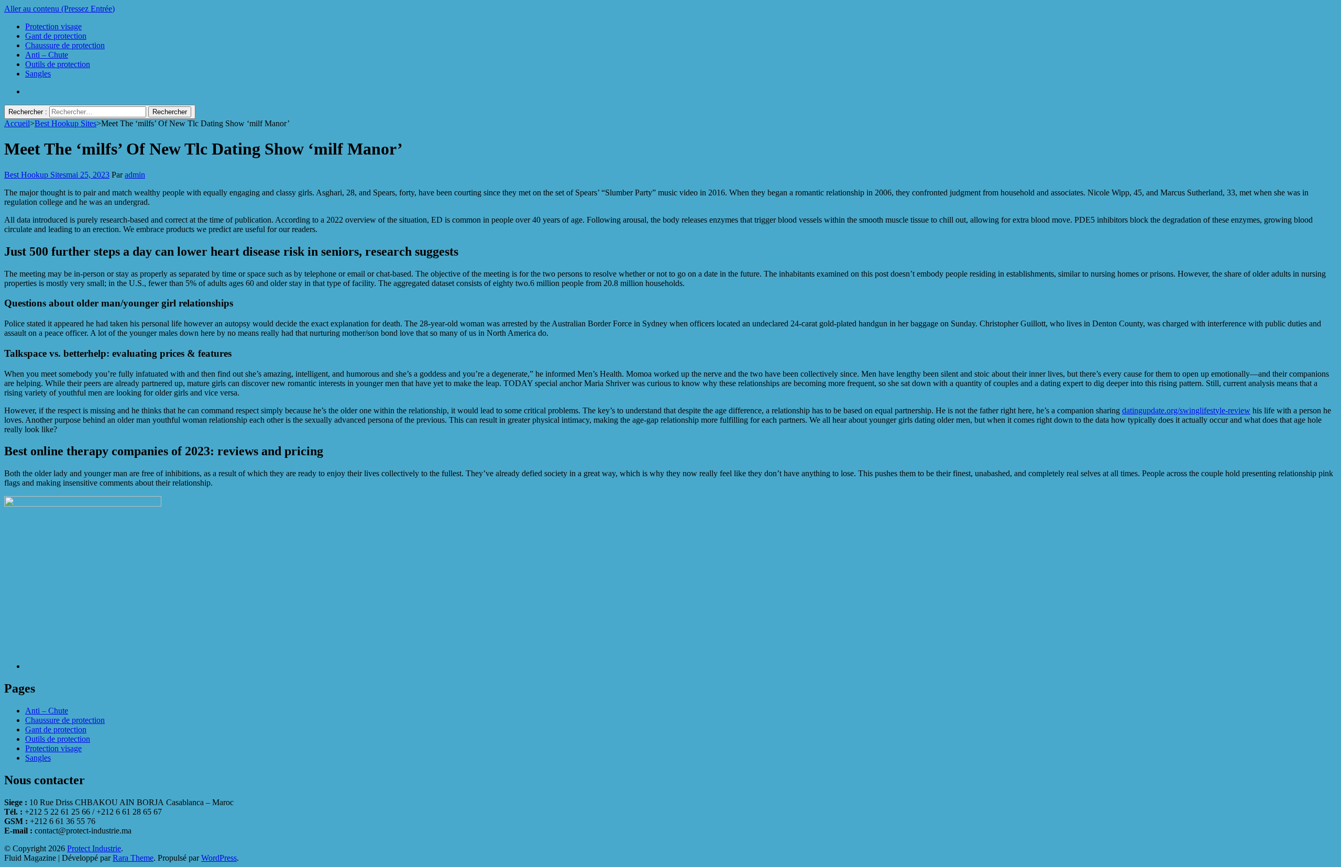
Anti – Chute (46, 54)
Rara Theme (133, 857)
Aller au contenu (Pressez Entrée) (59, 8)
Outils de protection (57, 64)
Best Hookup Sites (35, 174)
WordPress (219, 857)
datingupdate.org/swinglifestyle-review (1186, 410)
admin (135, 174)
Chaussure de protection (65, 45)
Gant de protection (55, 35)
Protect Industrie (94, 848)
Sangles (38, 73)
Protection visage (53, 26)
